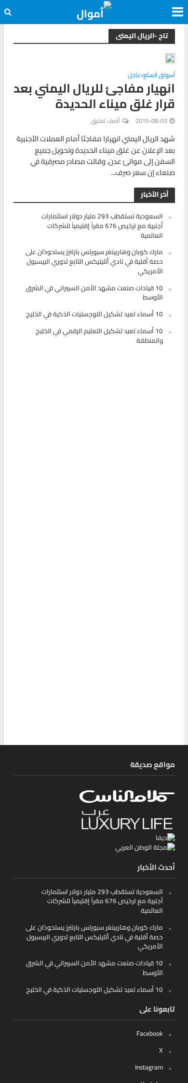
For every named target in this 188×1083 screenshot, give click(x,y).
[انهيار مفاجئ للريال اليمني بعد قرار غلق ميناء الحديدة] (170, 58)
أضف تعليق (105, 120)
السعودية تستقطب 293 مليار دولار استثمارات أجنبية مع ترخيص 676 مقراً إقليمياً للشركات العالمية (102, 226)
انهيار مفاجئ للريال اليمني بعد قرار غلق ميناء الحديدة (94, 96)
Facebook (149, 1033)
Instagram (149, 1067)
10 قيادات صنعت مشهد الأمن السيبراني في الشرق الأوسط (94, 293)
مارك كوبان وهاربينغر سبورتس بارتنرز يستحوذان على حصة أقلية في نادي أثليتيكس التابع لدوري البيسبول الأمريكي (94, 261)
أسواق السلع (159, 76)
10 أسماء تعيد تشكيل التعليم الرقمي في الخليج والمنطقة (99, 336)
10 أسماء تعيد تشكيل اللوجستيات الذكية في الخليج (94, 314)
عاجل (134, 76)
